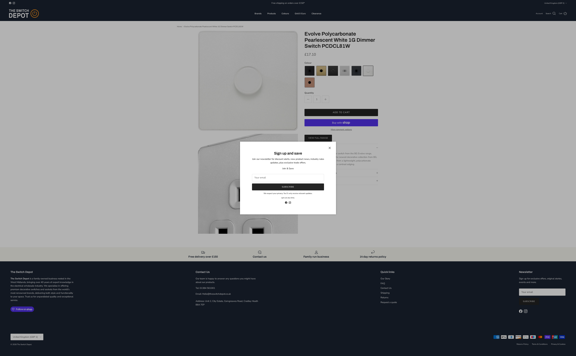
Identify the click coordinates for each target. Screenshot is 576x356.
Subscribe (288, 187)
